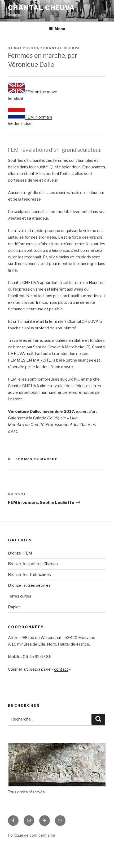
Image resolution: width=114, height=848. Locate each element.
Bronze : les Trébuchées (29, 574)
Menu (60, 28)
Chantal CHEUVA (61, 48)
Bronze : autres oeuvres (29, 585)
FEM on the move (41, 91)
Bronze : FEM (20, 553)
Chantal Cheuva (41, 8)
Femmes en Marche (36, 459)
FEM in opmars (38, 117)
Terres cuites (19, 596)
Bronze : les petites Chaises (33, 563)
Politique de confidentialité (31, 835)
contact (61, 669)
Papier (14, 607)
